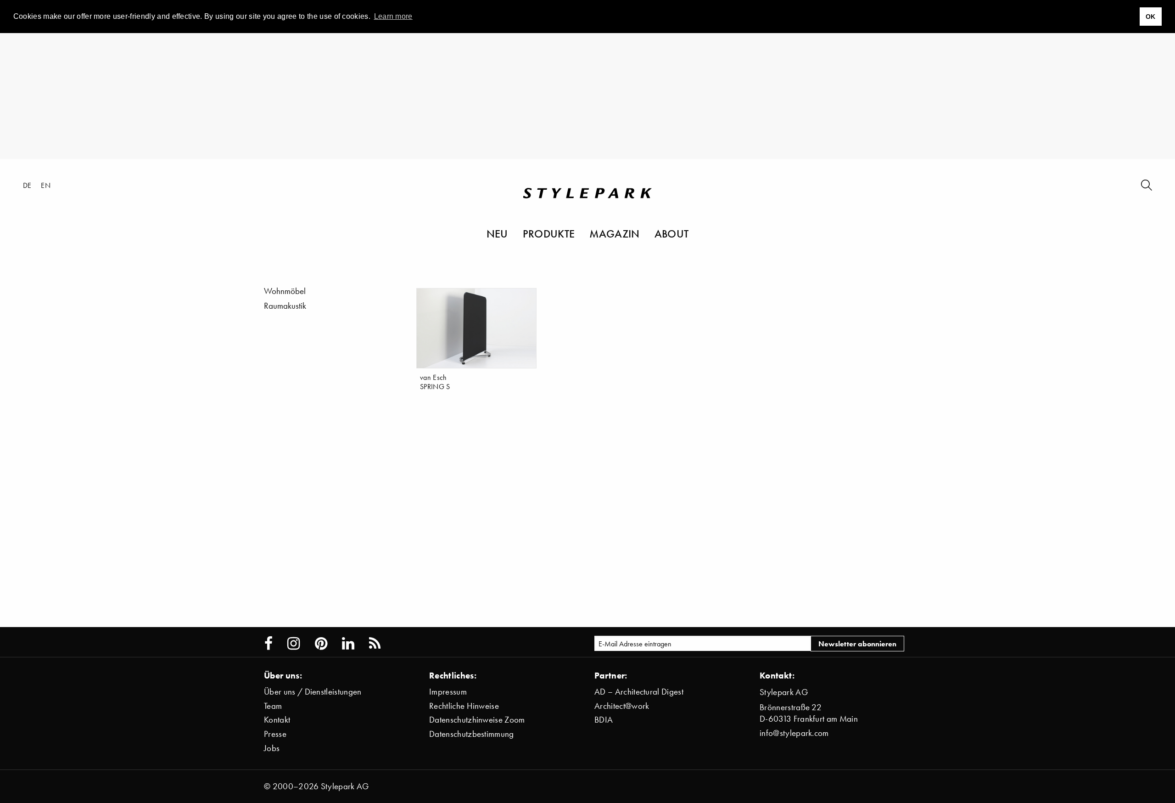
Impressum (448, 691)
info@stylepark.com (794, 733)
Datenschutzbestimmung (471, 734)
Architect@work (621, 706)
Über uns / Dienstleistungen (313, 691)
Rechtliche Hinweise (464, 706)
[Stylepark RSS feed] (375, 643)
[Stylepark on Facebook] (268, 643)
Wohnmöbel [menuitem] (285, 291)
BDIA (603, 719)
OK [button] (1151, 16)
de (27, 185)
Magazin (614, 233)
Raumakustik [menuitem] (285, 305)
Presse (275, 734)
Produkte (549, 233)
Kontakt (277, 719)
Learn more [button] (393, 16)
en (45, 185)
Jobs (272, 748)
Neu (497, 233)
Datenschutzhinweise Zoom (477, 719)
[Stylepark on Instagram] (293, 643)
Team (273, 706)
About (672, 233)
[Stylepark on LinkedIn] (348, 643)
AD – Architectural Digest (638, 691)
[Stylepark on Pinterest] (321, 643)
